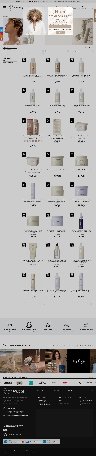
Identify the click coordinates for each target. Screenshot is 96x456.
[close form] (72, 7)
